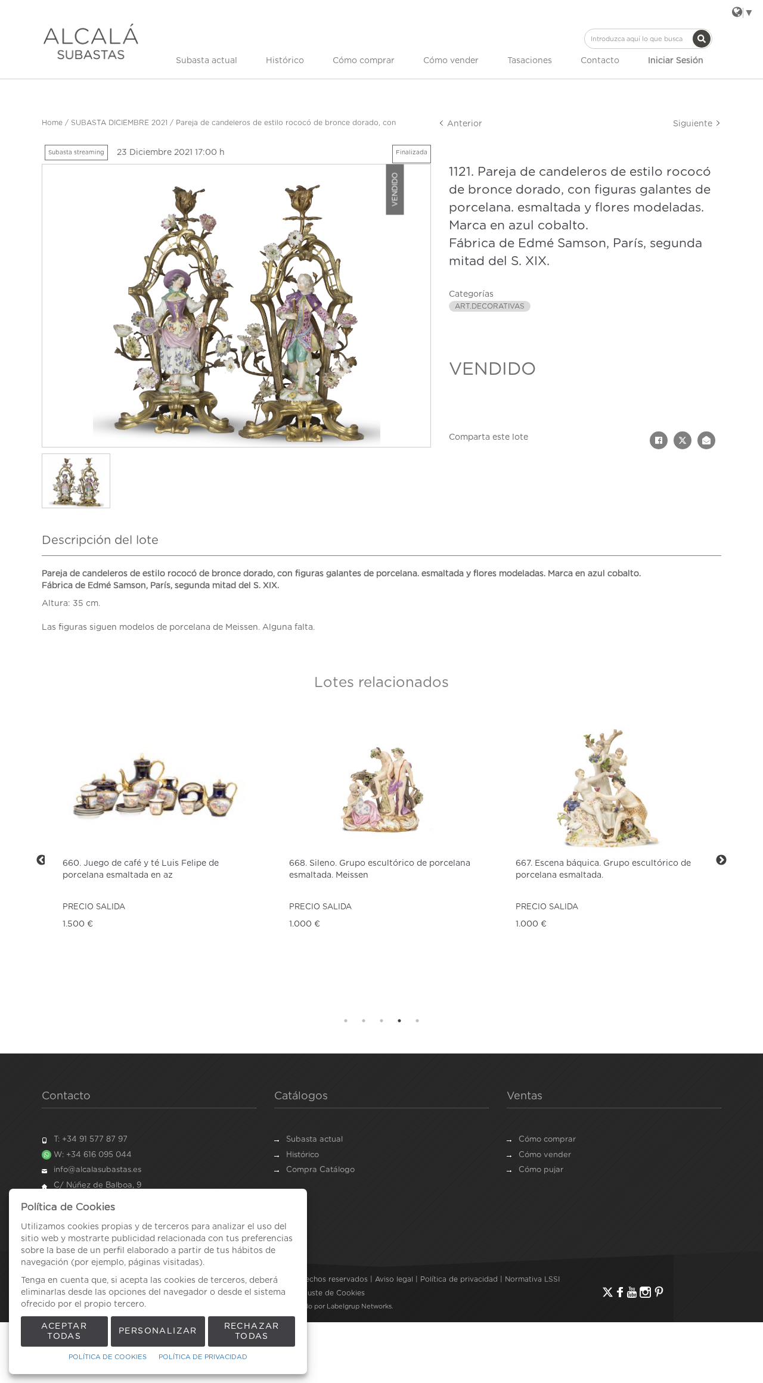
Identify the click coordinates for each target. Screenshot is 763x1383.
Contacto (600, 61)
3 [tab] (381, 1021)
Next (721, 860)
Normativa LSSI (532, 1279)
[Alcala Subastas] (91, 41)
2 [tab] (364, 1021)
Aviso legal (394, 1279)
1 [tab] (346, 1021)
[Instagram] (645, 1292)
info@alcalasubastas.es (97, 1170)
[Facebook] (620, 1292)
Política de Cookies (108, 1357)
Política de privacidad (459, 1279)
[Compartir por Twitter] (682, 440)
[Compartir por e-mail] (706, 440)
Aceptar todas (64, 1331)
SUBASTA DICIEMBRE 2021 (119, 122)
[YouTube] (631, 1292)
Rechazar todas (252, 1331)
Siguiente (694, 124)
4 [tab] (399, 1021)
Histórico (285, 61)
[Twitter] (607, 1292)
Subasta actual (206, 61)
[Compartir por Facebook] (659, 440)
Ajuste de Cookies (332, 1293)
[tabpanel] (155, 860)
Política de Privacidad (203, 1357)
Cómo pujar (541, 1170)
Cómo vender (451, 61)
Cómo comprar (364, 61)
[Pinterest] (659, 1292)
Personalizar (158, 1331)
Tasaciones (529, 61)
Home (52, 122)
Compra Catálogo (320, 1170)
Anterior (463, 124)
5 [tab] (417, 1021)
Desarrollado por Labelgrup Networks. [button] (332, 1306)
